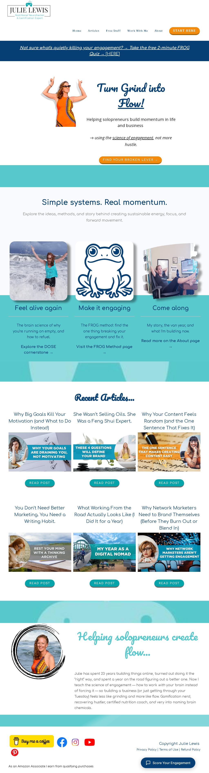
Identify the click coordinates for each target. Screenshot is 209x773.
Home (76, 30)
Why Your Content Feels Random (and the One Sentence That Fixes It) (169, 421)
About (159, 30)
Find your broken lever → (130, 159)
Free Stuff (113, 30)
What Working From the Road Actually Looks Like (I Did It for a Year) (104, 515)
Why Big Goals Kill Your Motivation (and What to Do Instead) (40, 421)
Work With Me (137, 30)
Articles (93, 30)
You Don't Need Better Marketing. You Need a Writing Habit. (40, 515)
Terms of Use (168, 749)
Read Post (39, 483)
